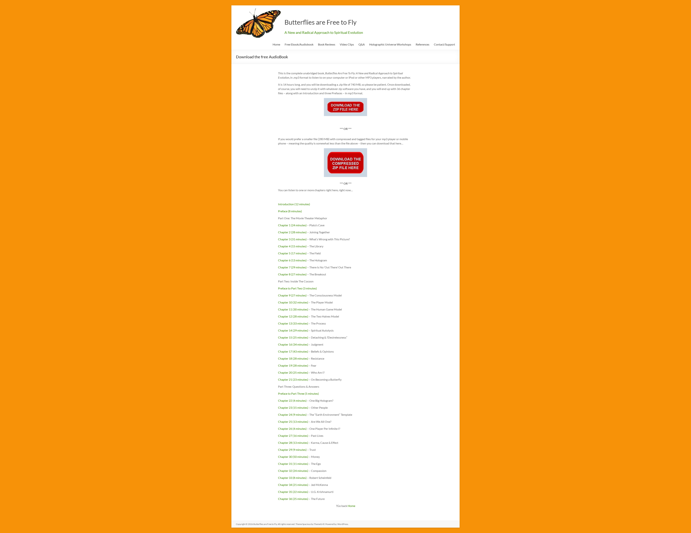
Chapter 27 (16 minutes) (293, 435)
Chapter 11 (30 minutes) (293, 309)
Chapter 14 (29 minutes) (293, 330)
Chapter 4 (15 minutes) (292, 246)
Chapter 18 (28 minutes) (293, 358)
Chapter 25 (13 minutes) (293, 421)
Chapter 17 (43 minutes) (293, 351)
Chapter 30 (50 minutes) (293, 456)
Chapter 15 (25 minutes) (293, 337)
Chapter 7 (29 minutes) (292, 267)
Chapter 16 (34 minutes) (293, 344)
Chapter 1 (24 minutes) (292, 225)
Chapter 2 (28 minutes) (292, 232)
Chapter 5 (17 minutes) (292, 253)
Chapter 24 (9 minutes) (292, 414)
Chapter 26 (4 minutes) (292, 428)
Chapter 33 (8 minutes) (292, 477)
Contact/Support (444, 44)
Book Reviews (326, 44)
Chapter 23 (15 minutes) (293, 407)
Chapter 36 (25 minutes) (293, 498)
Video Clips (347, 44)
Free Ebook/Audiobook (299, 44)
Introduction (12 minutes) (294, 204)
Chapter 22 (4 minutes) (292, 400)
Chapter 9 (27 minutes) (292, 295)
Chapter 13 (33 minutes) (293, 323)
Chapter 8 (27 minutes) (292, 274)
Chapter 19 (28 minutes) (293, 365)
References (422, 44)
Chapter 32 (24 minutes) (293, 470)
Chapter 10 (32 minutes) (293, 302)
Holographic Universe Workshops (390, 44)
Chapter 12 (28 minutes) (293, 316)
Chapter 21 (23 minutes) (293, 379)
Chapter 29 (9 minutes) (292, 449)
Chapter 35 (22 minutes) (293, 491)
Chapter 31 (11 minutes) (293, 463)
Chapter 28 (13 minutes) (293, 442)
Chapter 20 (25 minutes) (293, 372)
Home (276, 44)
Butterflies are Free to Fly (320, 22)
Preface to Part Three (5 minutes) (298, 393)
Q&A (361, 44)
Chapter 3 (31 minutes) (292, 239)
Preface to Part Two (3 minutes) (297, 288)
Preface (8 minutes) (290, 211)
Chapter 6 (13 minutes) (292, 260)
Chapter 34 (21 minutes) (293, 484)
